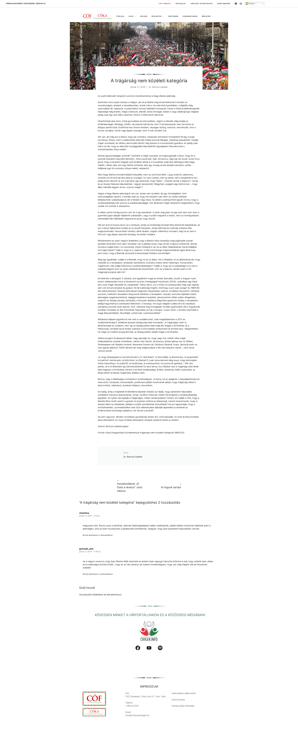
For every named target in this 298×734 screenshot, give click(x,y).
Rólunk (143, 16)
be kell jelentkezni (112, 594)
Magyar (251, 3)
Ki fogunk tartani (171, 487)
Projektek (157, 16)
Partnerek (173, 16)
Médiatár (206, 16)
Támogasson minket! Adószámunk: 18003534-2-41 (26, 3)
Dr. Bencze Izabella (158, 87)
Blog (131, 16)
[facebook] (236, 3)
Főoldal (121, 16)
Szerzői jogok (178, 699)
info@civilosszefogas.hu (137, 715)
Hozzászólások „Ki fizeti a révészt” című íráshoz (129, 487)
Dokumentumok (190, 16)
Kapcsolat (181, 3)
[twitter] (241, 3)
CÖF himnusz (165, 3)
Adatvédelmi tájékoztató (184, 693)
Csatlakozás (223, 3)
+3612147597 (132, 706)
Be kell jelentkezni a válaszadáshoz (98, 535)
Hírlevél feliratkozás (202, 3)
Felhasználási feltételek (183, 706)
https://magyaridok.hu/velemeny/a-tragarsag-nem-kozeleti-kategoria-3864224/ (144, 432)
